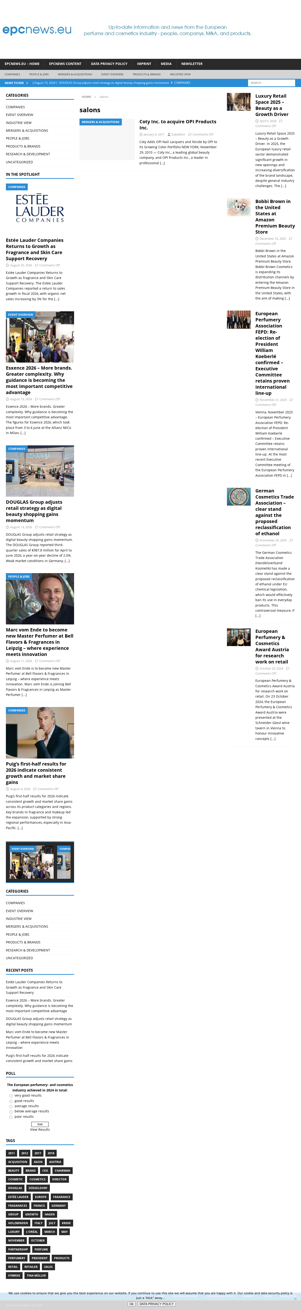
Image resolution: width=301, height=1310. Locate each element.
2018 (51, 1153)
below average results (32, 1111)
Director (59, 1179)
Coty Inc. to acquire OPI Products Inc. (177, 124)
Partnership (18, 1249)
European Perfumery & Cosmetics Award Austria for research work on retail (272, 646)
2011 (11, 1153)
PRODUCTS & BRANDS (147, 74)
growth (31, 1214)
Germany (58, 1206)
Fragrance (61, 1197)
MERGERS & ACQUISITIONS (75, 74)
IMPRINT (144, 63)
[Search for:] (271, 82)
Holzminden (18, 1223)
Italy (38, 1223)
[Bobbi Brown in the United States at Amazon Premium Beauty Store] (239, 248)
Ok (132, 1304)
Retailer (31, 1267)
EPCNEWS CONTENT (65, 63)
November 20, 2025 (273, 540)
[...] (56, 299)
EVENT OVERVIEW (112, 74)
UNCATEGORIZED (19, 162)
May (64, 1232)
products (62, 1258)
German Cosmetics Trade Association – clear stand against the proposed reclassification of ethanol (274, 512)
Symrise (14, 1276)
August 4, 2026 (20, 789)
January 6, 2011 (154, 134)
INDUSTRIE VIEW (180, 74)
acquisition (17, 1162)
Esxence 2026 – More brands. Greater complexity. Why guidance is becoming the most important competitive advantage (39, 380)
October (38, 1240)
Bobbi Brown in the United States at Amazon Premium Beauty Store (275, 216)
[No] (295, 1298)
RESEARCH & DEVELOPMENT (28, 154)
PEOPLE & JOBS (39, 74)
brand (31, 1171)
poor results (24, 1116)
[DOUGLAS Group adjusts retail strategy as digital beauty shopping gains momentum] (40, 471)
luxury (14, 1232)
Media (166, 63)
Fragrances (17, 1206)
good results (24, 1100)
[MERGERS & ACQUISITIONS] (107, 139)
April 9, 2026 (268, 121)
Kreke (66, 1223)
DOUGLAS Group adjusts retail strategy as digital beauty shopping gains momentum (34, 511)
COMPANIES (12, 74)
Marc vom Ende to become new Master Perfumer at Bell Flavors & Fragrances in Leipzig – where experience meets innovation (39, 642)
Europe (41, 1197)
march (49, 1232)
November (16, 1240)
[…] (162, 163)
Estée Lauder (18, 1197)
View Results (40, 1129)
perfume (41, 1249)
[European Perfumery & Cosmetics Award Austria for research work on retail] (239, 683)
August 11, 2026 (21, 661)
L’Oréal (32, 1232)
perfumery (16, 1258)
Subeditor (178, 134)
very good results (28, 1095)
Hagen (50, 1214)
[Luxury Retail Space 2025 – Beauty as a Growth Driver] (239, 139)
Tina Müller (36, 1276)
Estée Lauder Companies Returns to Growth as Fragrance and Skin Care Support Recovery (34, 249)
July (52, 1223)
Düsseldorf (38, 1188)
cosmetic (15, 1179)
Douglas (15, 1188)
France (39, 1206)
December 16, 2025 (273, 238)
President (40, 1258)
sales (48, 1267)
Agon (38, 1162)
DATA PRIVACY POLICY (109, 63)
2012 (24, 1153)
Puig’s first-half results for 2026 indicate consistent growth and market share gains (36, 773)
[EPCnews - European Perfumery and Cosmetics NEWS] (127, 56)
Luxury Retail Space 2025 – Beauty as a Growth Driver (272, 105)
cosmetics (37, 1179)
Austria (55, 1162)
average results (27, 1106)
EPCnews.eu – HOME (22, 63)
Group (13, 1214)
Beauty (13, 1171)
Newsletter (191, 63)
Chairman (62, 1171)
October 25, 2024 (271, 668)
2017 (38, 1153)
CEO (45, 1171)
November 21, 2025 (273, 400)
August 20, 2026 (21, 265)
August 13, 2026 (21, 399)
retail (13, 1267)
